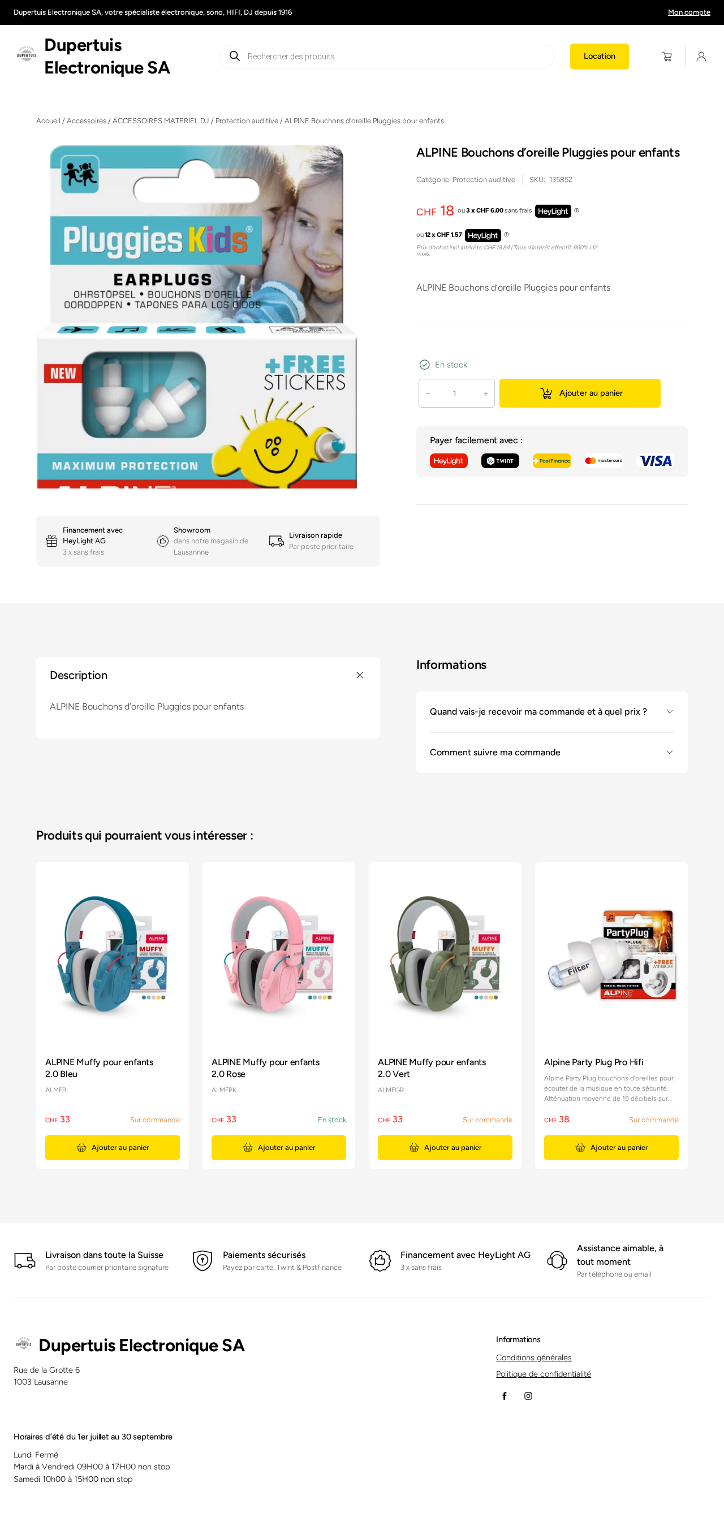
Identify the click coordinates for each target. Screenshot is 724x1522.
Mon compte (689, 12)
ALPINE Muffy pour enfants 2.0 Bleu (99, 1068)
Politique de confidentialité (543, 1374)
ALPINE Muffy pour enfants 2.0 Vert (432, 1068)
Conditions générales (534, 1357)
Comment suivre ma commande (495, 752)
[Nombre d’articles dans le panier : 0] (667, 56)
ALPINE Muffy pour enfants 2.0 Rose (266, 1068)
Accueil (48, 120)
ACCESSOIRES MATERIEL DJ (161, 120)
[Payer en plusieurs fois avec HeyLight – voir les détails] (576, 211)
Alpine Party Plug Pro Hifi (594, 1062)
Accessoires (86, 120)
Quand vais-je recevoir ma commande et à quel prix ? (538, 711)
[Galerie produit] (208, 355)
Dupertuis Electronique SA (141, 1345)
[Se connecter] (701, 56)
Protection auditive (247, 120)
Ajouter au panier (591, 393)
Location (599, 56)
